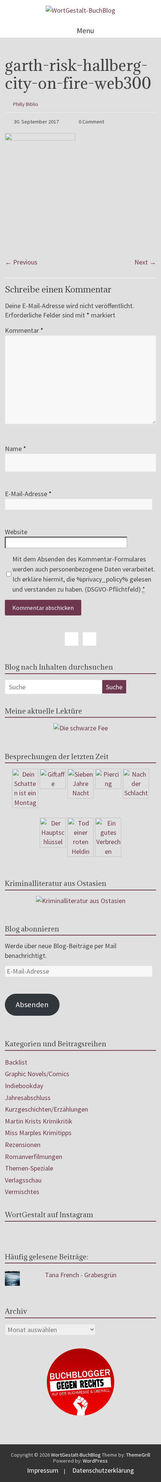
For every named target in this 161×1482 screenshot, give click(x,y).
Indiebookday (24, 1085)
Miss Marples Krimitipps (38, 1132)
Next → (145, 262)
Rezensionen (22, 1144)
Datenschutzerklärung (103, 1470)
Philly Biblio (25, 104)
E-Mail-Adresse (28, 493)
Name (15, 448)
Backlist (16, 1062)
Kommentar (24, 330)
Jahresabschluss (28, 1097)
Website (16, 531)
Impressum (42, 1470)
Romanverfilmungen (33, 1156)
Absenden (32, 1004)
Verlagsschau (23, 1180)
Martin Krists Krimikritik (38, 1121)
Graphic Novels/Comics (37, 1073)
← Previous (21, 262)
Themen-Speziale (29, 1168)
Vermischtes (22, 1191)
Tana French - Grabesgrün (80, 1274)
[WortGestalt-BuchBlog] (80, 10)
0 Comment (91, 121)
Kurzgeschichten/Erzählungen (46, 1109)
